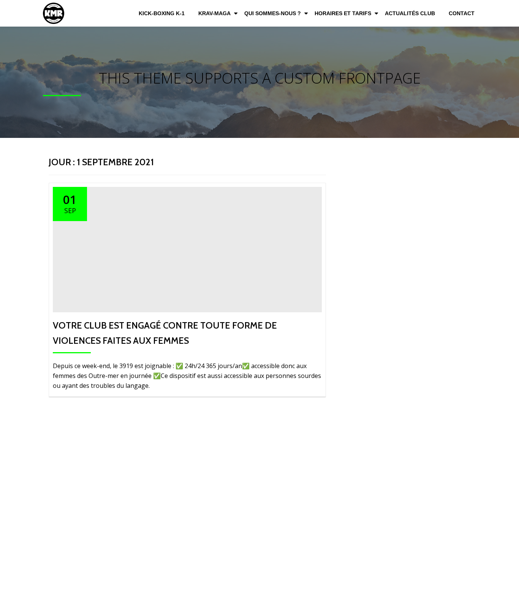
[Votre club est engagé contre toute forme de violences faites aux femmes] (187, 249)
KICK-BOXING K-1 (162, 13)
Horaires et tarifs (343, 13)
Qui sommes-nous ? (272, 13)
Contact (462, 13)
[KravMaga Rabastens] (55, 13)
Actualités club (410, 13)
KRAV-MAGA (214, 13)
